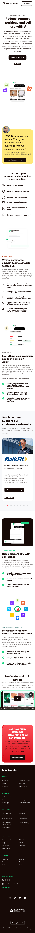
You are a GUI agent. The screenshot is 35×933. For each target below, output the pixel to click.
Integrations (23, 786)
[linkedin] (20, 898)
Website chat (6, 797)
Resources (5, 845)
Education (22, 813)
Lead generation (7, 818)
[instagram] (15, 898)
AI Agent (5, 780)
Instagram (22, 797)
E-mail (4, 800)
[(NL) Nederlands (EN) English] (17, 923)
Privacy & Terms (8, 928)
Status (21, 843)
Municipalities (23, 818)
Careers (21, 859)
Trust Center (23, 862)
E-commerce (6, 827)
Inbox (4, 783)
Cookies (21, 865)
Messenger (22, 800)
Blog (3, 843)
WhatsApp (5, 803)
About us (5, 859)
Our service (5, 862)
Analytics (22, 783)
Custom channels (24, 803)
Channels (5, 786)
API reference (23, 840)
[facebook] (25, 898)
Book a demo (9, 497)
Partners (5, 865)
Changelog (22, 845)
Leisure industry (24, 823)
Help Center (6, 848)
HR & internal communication (7, 823)
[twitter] (10, 898)
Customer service (7, 813)
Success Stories (7, 840)
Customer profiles (25, 780)
